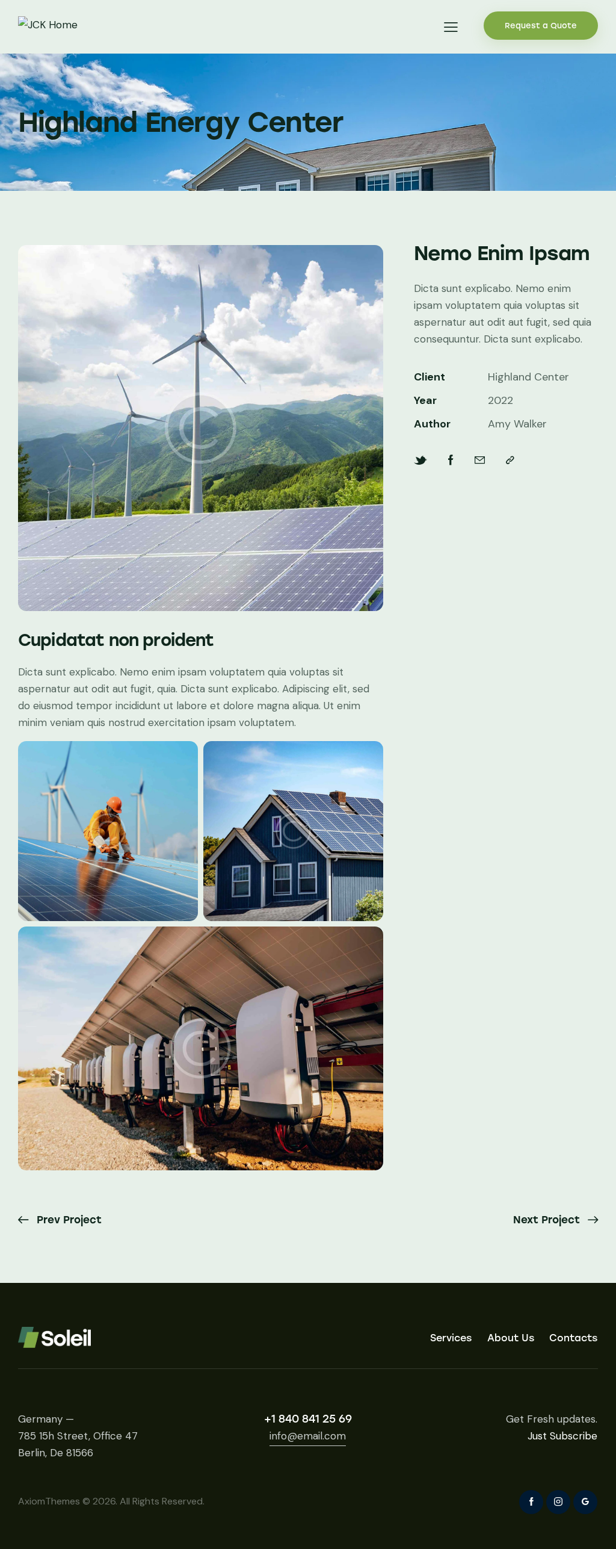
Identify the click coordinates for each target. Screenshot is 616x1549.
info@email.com (308, 1435)
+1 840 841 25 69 (308, 1419)
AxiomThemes (49, 1501)
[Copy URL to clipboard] (510, 460)
